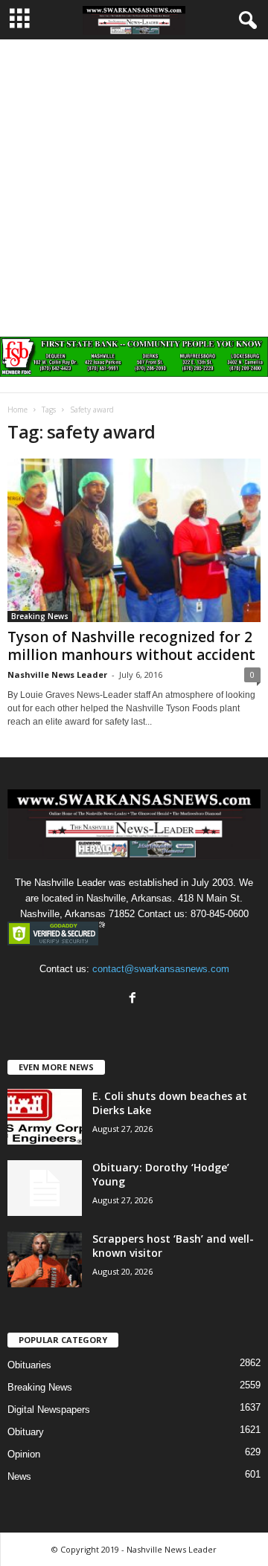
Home (17, 409)
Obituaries (29, 1365)
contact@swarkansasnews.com (160, 968)
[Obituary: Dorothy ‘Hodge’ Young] (44, 1188)
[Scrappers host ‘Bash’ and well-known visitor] (44, 1259)
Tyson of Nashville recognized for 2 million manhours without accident (131, 645)
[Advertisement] (134, 180)
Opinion (23, 1454)
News (19, 1476)
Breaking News (39, 616)
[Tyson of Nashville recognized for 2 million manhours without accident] (134, 540)
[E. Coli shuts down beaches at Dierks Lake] (44, 1117)
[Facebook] (134, 999)
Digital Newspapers (48, 1409)
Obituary (25, 1431)
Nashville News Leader (57, 674)
